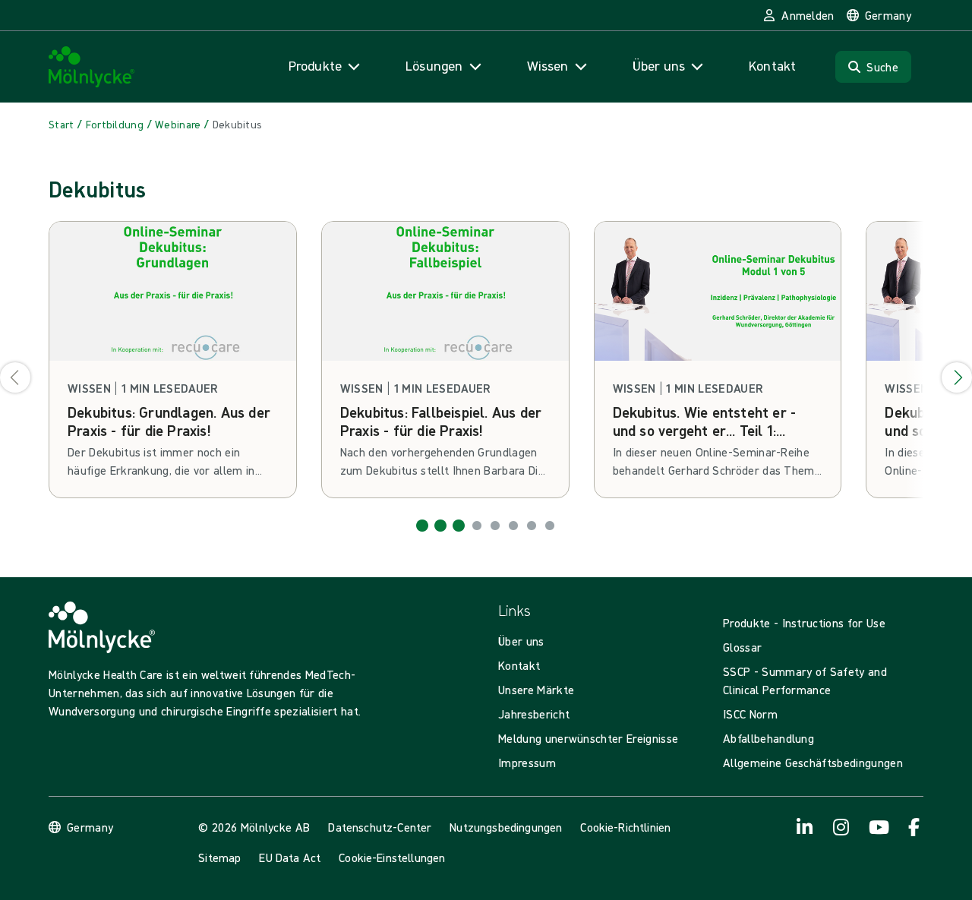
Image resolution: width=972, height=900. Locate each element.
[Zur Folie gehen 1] (422, 525)
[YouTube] (878, 827)
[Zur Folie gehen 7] (531, 525)
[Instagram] (841, 827)
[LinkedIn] (805, 827)
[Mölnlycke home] (92, 67)
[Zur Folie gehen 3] (459, 525)
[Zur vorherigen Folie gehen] (15, 377)
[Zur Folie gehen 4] (477, 525)
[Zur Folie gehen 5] (495, 525)
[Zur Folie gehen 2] (440, 525)
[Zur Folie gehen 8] (550, 525)
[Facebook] (914, 827)
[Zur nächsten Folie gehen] (957, 377)
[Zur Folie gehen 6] (513, 525)
